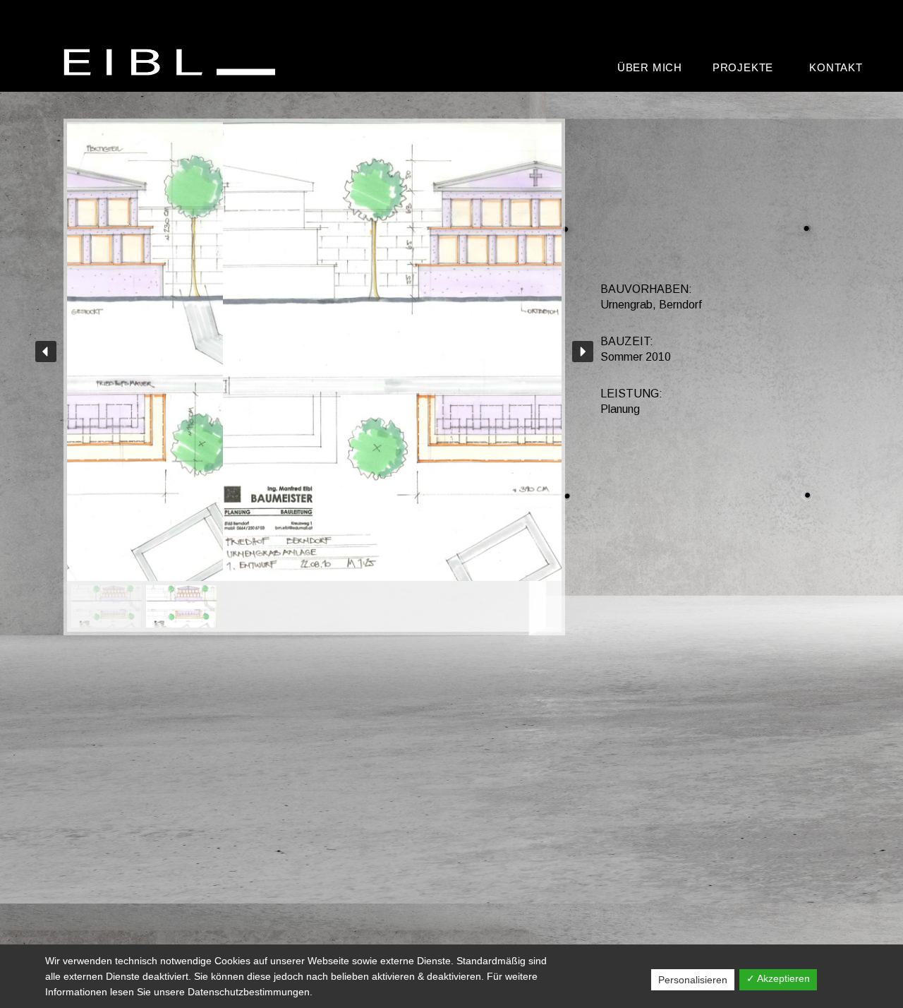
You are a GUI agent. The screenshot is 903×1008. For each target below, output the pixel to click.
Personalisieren (692, 979)
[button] (45, 351)
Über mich (649, 67)
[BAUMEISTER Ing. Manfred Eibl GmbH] (172, 62)
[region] (314, 377)
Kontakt (836, 67)
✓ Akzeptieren (778, 978)
